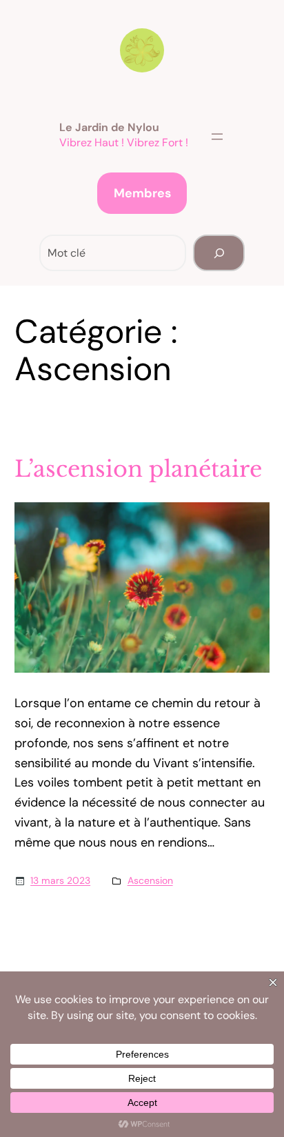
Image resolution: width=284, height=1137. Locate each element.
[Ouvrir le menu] (217, 136)
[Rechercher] (219, 253)
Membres (142, 193)
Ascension (150, 880)
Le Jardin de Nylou (109, 127)
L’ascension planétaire (138, 469)
